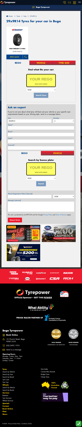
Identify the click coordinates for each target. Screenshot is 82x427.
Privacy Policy (47, 215)
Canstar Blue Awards (48, 372)
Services (5, 393)
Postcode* (11, 145)
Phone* (10, 132)
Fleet (4, 411)
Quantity (56, 118)
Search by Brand (8, 377)
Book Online (7, 409)
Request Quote (15, 220)
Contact (5, 406)
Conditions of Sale (26, 423)
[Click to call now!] (64, 2)
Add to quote (14, 57)
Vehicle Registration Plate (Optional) (20, 194)
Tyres (4, 369)
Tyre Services (6, 398)
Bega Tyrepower (43, 7)
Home (10, 16)
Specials (5, 403)
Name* (10, 125)
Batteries (5, 395)
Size (9, 118)
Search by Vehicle (8, 372)
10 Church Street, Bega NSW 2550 (15, 340)
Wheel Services (7, 401)
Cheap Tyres (45, 377)
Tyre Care (5, 380)
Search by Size (7, 374)
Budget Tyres (45, 374)
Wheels (5, 385)
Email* (10, 138)
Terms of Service (61, 215)
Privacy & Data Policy (14, 423)
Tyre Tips (5, 382)
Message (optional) (14, 200)
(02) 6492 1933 (13, 345)
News (4, 414)
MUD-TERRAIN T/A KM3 (17, 49)
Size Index (44, 369)
